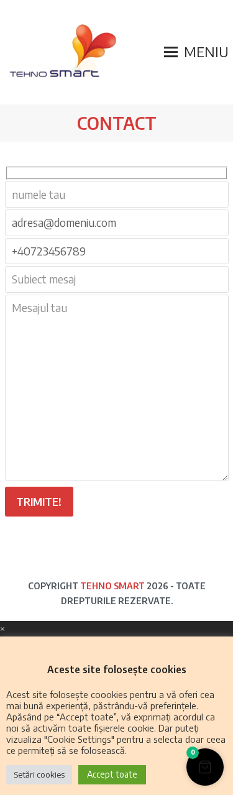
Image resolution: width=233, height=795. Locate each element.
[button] (196, 52)
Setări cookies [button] (39, 774)
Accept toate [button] (112, 774)
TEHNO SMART (112, 585)
